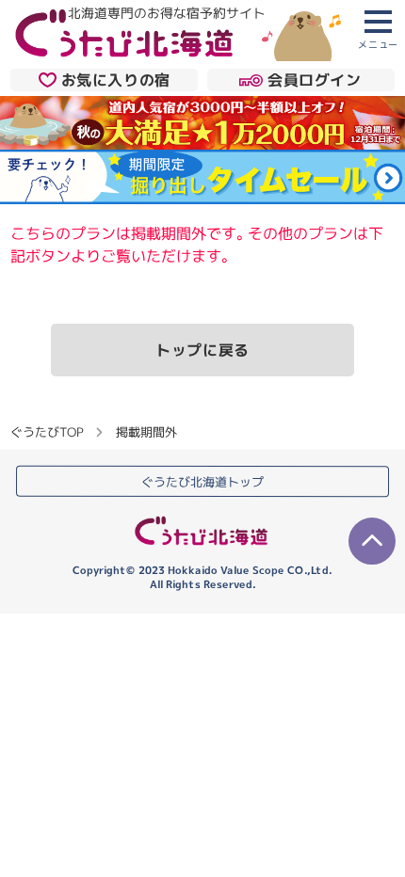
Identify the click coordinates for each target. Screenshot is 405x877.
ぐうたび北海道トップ (202, 481)
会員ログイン (314, 80)
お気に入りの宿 (115, 80)
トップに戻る (202, 350)
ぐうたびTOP (46, 431)
